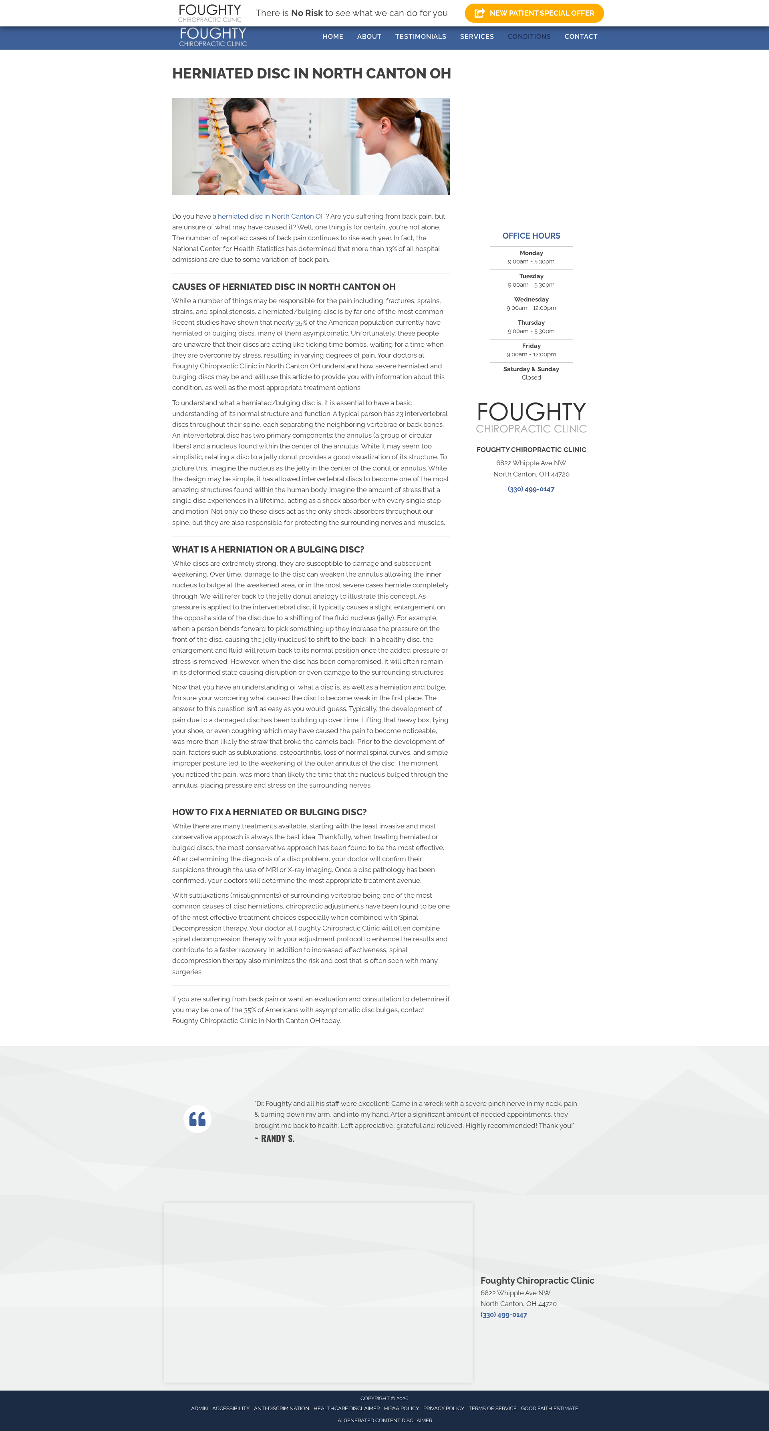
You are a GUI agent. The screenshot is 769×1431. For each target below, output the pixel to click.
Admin (199, 1408)
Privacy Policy (443, 1408)
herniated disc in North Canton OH (272, 216)
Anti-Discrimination (281, 1408)
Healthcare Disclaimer (347, 1408)
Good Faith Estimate (549, 1408)
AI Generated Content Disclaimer (385, 1420)
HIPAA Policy (401, 1408)
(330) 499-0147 (531, 489)
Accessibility (231, 1408)
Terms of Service (493, 1408)
